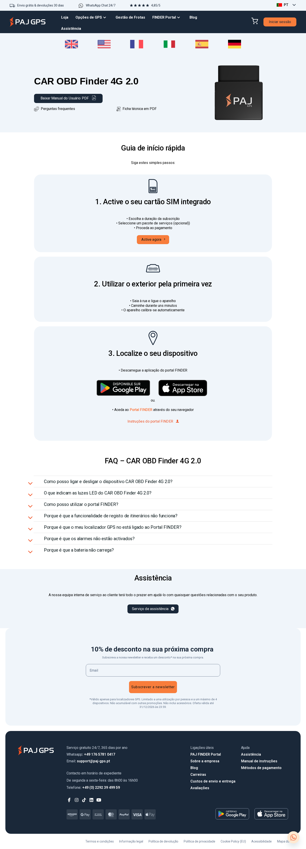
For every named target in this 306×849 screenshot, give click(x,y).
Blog (194, 768)
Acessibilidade (261, 841)
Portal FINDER (141, 410)
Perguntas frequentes (58, 109)
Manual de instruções (259, 761)
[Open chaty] (293, 837)
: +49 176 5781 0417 (91, 754)
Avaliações (199, 788)
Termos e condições (99, 841)
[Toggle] (31, 482)
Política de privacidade (199, 841)
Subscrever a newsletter (153, 687)
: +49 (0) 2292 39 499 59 (93, 787)
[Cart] (254, 21)
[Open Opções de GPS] (105, 17)
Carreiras (198, 774)
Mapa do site (286, 841)
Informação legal (131, 841)
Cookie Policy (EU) (233, 841)
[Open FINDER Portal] (179, 17)
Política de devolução (163, 841)
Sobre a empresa (204, 761)
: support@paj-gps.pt (88, 761)
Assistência (251, 754)
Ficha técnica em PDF (139, 109)
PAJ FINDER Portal (205, 754)
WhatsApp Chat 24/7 (100, 5)
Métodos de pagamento (261, 768)
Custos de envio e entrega (212, 781)
